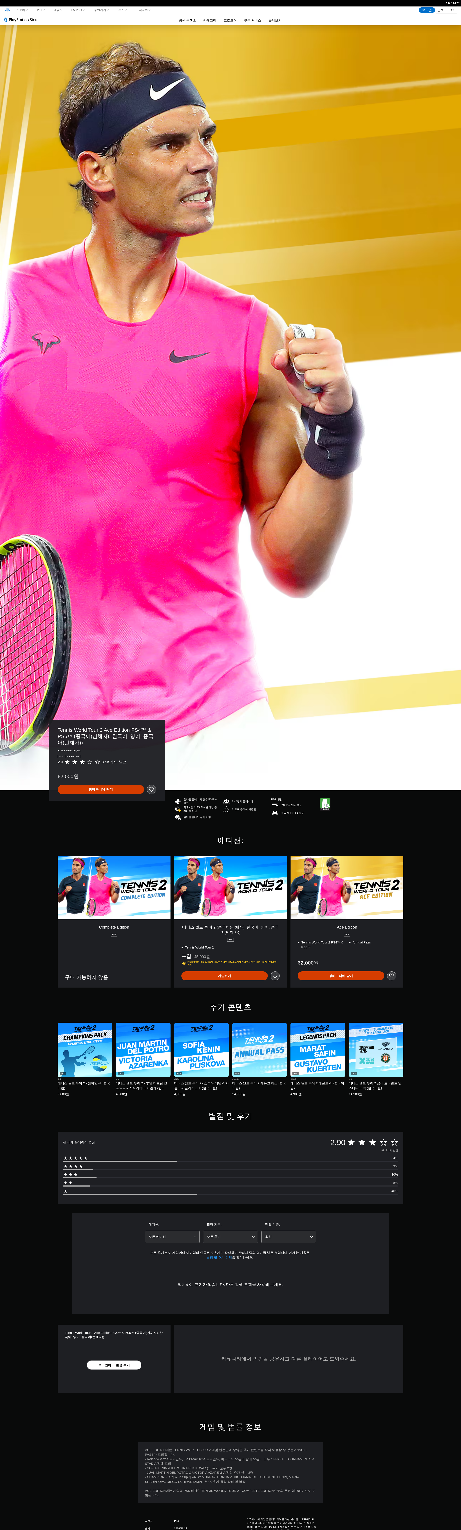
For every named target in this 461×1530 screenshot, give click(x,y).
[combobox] (172, 1237)
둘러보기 (274, 20)
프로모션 (230, 20)
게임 (57, 10)
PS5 (39, 10)
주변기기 (100, 10)
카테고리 (209, 20)
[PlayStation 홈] (7, 10)
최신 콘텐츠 (187, 20)
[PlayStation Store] (22, 19)
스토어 (20, 10)
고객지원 (142, 10)
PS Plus (76, 10)
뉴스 (121, 10)
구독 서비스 (252, 20)
